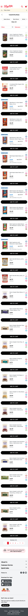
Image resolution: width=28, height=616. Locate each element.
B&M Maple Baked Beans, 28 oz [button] (17, 173)
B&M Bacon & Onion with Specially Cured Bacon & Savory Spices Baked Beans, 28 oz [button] (17, 120)
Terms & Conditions (16, 612)
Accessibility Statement (14, 611)
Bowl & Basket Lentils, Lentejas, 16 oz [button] (16, 508)
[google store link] (6, 585)
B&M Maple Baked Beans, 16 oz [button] (16, 156)
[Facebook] (21, 573)
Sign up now (5, 605)
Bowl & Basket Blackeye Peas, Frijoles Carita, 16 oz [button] (17, 326)
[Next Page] (23, 543)
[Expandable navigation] (2, 6)
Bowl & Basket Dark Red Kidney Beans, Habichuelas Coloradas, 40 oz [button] (16, 425)
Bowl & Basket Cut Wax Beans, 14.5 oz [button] (17, 392)
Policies (5, 611)
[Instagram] (23, 573)
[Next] (26, 19)
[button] (22, 6)
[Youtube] (26, 573)
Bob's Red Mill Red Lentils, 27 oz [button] (17, 276)
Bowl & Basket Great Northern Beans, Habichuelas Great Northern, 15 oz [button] (17, 442)
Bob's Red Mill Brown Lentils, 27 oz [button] (17, 259)
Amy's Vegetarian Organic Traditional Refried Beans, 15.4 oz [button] (16, 51)
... (17, 543)
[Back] (2, 15)
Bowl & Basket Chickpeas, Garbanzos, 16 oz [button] (16, 359)
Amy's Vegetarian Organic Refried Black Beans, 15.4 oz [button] (17, 35)
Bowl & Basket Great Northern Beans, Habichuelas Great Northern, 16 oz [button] (17, 459)
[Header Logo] (8, 6)
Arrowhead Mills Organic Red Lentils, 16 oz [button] (17, 85)
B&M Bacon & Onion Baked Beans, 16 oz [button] (16, 103)
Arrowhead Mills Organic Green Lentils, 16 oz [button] (16, 68)
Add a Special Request (16, 551)
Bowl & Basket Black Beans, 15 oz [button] (17, 293)
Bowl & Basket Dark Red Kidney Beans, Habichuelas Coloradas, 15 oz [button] (16, 409)
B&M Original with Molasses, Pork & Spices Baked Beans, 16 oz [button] (17, 191)
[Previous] (2, 19)
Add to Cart (14, 45)
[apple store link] (6, 582)
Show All (14, 22)
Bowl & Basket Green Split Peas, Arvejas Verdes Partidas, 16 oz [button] (16, 475)
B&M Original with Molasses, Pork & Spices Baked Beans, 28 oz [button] (17, 208)
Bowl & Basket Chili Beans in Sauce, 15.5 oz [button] (17, 376)
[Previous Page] (5, 543)
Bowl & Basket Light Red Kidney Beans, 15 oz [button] (16, 525)
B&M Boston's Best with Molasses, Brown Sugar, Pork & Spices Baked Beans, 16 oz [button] (17, 138)
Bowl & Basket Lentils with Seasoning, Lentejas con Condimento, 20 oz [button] (16, 492)
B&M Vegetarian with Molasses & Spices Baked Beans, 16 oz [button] (16, 243)
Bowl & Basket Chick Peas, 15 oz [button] (17, 342)
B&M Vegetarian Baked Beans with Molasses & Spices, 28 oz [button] (17, 224)
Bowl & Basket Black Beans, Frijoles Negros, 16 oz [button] (16, 309)
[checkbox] (26, 33)
